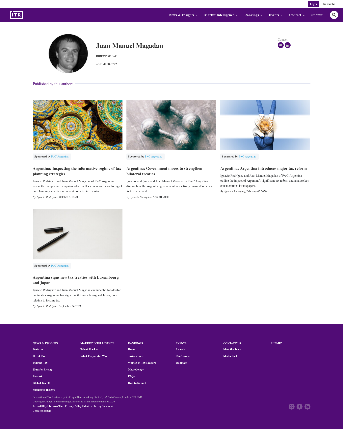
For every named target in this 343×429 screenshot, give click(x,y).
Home (131, 349)
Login (313, 4)
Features (38, 349)
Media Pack (230, 356)
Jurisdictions (135, 356)
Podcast (37, 376)
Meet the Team (232, 349)
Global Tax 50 (41, 383)
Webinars (181, 362)
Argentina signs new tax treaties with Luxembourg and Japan (76, 280)
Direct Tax (39, 356)
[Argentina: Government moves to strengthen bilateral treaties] (171, 125)
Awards (180, 349)
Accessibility (40, 406)
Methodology (136, 369)
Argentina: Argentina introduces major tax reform (263, 168)
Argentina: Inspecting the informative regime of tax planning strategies (77, 171)
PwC (114, 56)
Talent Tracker (89, 349)
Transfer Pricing (42, 369)
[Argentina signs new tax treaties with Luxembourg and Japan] (78, 234)
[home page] (26, 15)
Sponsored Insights (44, 389)
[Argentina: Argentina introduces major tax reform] (265, 125)
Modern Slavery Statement (98, 406)
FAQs (131, 376)
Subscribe (329, 4)
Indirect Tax (40, 362)
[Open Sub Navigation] (197, 14)
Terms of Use (56, 406)
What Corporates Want (94, 356)
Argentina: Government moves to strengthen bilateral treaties (164, 171)
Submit (317, 14)
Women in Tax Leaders (142, 362)
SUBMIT (276, 343)
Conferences (183, 356)
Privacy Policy (73, 406)
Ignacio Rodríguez (47, 197)
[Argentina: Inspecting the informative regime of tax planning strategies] (78, 125)
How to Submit (137, 383)
